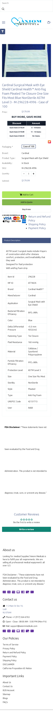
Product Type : (9, 158)
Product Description (12, 240)
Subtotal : (6, 181)
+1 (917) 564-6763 (21, 617)
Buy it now (26, 209)
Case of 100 (28, 146)
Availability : (7, 163)
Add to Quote (26, 202)
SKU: (4, 168)
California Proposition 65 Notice (17, 668)
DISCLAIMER (8, 664)
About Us (7, 682)
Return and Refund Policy (14, 652)
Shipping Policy (37, 224)
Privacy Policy (9, 648)
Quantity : (6, 174)
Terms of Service (10, 644)
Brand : (5, 153)
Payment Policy (37, 228)
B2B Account (8, 690)
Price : (5, 112)
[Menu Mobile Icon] (3, 22)
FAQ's (5, 702)
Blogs (5, 698)
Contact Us (8, 686)
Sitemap (6, 694)
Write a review (26, 529)
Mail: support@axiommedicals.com (21, 626)
